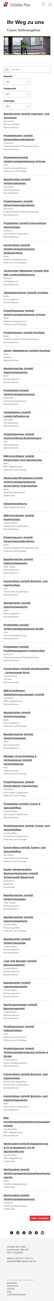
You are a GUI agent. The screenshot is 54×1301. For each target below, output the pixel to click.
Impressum (12, 1283)
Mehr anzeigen (40, 1218)
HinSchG (11, 1288)
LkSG (9, 1291)
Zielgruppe (9, 101)
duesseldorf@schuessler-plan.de (21, 1261)
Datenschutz (12, 1286)
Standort (8, 76)
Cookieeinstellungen (16, 1294)
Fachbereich (10, 88)
